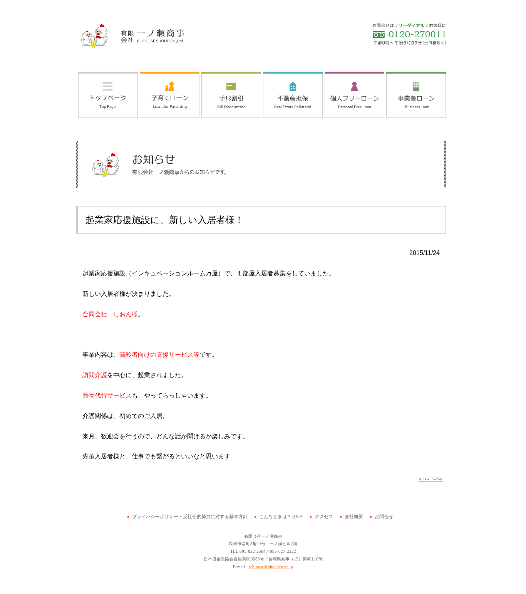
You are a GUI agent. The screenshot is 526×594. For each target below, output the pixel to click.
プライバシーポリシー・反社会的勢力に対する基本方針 (190, 516)
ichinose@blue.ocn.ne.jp (271, 566)
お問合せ (384, 516)
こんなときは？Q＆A (281, 516)
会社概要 (354, 516)
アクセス (324, 516)
